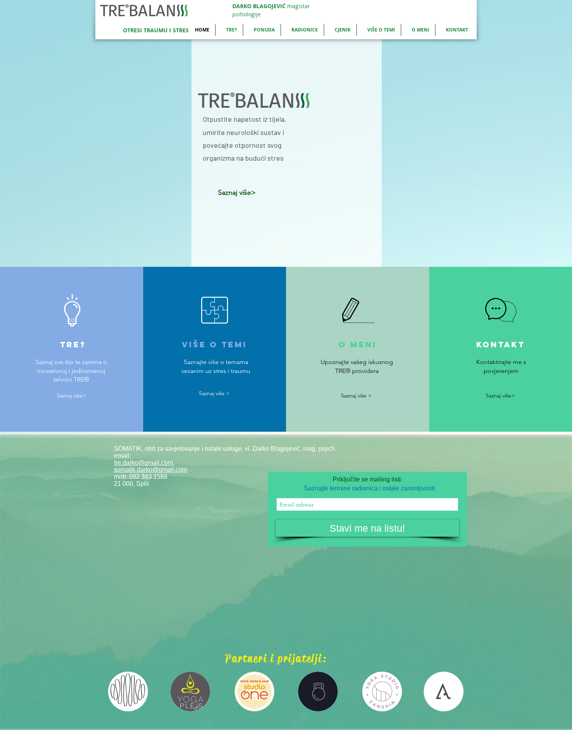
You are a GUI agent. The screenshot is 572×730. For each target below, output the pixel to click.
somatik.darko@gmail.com (150, 469)
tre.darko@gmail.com (143, 462)
